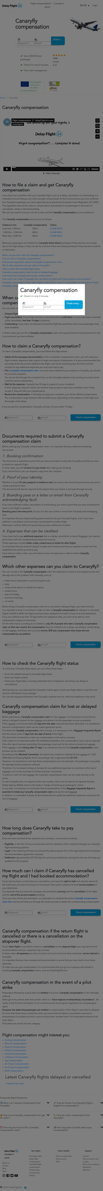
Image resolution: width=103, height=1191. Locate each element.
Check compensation (75, 303)
